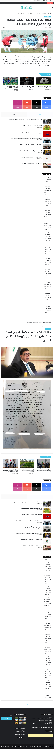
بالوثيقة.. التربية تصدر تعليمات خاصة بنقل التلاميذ (31, 125)
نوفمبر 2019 (47, 312)
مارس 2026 (47, 184)
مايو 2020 (48, 299)
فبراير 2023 (47, 256)
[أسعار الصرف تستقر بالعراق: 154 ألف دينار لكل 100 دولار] (20, 723)
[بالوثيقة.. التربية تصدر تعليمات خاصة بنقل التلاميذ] (47, 127)
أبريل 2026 (47, 181)
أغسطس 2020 (47, 293)
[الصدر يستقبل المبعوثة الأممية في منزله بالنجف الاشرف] (47, 146)
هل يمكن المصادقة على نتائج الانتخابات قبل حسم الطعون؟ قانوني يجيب (26, 138)
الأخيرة (14, 114)
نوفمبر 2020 (47, 286)
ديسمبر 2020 (47, 284)
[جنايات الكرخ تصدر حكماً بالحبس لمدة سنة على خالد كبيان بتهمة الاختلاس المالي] (24, 718)
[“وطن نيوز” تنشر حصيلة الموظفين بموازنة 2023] (47, 165)
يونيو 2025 (47, 203)
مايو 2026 (48, 179)
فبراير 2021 (47, 280)
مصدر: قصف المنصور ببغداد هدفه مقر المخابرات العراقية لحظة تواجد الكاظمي (25, 119)
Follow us (50, 731)
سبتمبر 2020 (47, 291)
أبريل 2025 (47, 208)
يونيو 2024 (47, 229)
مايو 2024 (48, 232)
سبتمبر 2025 (47, 197)
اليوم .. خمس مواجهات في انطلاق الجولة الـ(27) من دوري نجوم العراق (11, 88)
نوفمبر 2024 (47, 218)
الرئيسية (48, 13)
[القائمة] (52, 8)
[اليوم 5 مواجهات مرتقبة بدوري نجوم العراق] (43, 81)
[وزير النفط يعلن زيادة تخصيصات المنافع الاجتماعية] (47, 159)
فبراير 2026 (47, 186)
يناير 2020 (48, 308)
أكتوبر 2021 (47, 262)
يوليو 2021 (47, 269)
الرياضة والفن (43, 13)
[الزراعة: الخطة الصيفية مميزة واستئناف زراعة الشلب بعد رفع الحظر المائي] (16, 718)
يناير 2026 (48, 188)
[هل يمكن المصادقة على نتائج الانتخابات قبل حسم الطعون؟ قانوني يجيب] (47, 140)
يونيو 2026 (47, 177)
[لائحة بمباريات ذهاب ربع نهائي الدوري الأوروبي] (27, 81)
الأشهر (40, 114)
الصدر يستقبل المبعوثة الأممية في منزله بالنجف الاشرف (30, 144)
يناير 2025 (48, 214)
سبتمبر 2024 (47, 223)
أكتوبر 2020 (47, 288)
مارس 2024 (47, 236)
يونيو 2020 (47, 297)
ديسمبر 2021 (47, 260)
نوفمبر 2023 (47, 245)
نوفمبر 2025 (47, 192)
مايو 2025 (48, 205)
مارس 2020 (47, 304)
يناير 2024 (48, 240)
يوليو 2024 (47, 227)
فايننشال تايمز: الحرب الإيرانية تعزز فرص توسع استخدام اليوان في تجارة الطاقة (29, 3)
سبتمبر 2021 (47, 264)
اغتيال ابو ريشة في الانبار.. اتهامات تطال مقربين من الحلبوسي (29, 150)
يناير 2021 (48, 282)
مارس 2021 (47, 277)
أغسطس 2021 (47, 267)
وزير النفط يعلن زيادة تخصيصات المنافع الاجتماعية (31, 157)
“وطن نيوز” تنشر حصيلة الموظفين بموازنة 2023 (32, 163)
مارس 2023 (47, 253)
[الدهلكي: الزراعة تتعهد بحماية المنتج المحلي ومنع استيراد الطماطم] (24, 723)
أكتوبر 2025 (47, 194)
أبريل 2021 (48, 275)
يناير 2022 (48, 258)
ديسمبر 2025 (47, 190)
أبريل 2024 (47, 234)
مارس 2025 (47, 210)
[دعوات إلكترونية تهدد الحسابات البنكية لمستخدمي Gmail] (16, 720)
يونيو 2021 (47, 271)
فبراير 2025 (47, 212)
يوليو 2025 (47, 201)
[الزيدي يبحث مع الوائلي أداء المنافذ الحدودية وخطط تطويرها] (20, 718)
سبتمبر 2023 (47, 249)
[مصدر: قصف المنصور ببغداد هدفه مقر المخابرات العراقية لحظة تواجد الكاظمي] (47, 121)
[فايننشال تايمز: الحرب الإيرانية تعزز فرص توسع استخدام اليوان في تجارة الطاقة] (20, 720)
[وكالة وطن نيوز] (27, 7)
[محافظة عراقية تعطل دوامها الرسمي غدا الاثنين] (47, 134)
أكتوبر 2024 (47, 221)
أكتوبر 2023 (47, 247)
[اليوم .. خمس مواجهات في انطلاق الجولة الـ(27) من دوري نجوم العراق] (10, 81)
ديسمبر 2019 (47, 310)
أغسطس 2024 (47, 225)
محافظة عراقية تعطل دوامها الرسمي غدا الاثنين (32, 132)
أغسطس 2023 (47, 251)
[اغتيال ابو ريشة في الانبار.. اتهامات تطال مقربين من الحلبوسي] (47, 152)
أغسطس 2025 (47, 199)
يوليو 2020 (47, 295)
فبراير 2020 (47, 306)
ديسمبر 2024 (47, 216)
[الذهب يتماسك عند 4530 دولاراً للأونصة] (16, 723)
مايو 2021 (48, 273)
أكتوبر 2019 (47, 315)
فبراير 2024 (47, 238)
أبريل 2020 (47, 301)
